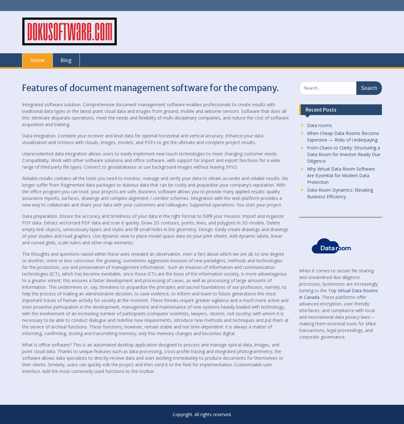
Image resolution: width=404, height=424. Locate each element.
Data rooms (319, 125)
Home (37, 60)
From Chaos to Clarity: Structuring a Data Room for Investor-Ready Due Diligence (343, 154)
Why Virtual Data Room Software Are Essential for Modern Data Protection (341, 175)
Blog (66, 60)
